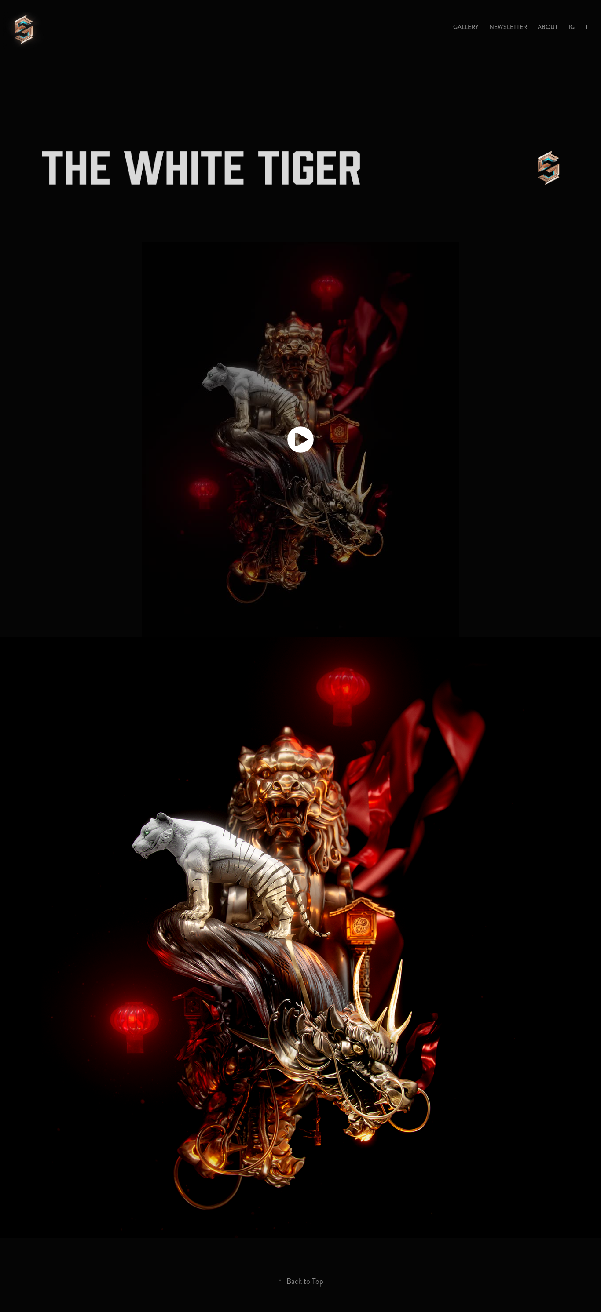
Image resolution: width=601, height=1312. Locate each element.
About (548, 26)
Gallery (466, 26)
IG (571, 26)
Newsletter (508, 26)
